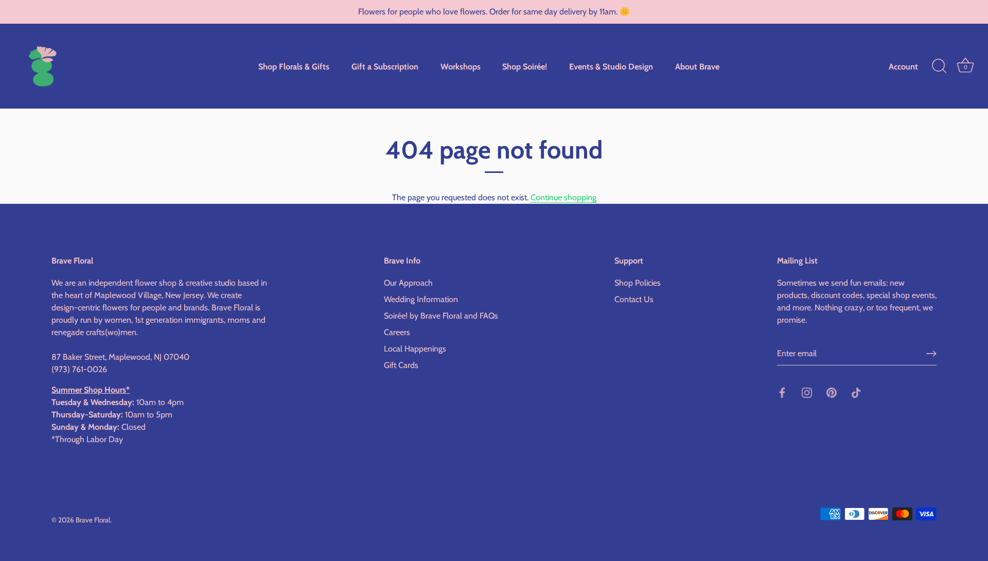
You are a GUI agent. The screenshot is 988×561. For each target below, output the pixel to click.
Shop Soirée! (524, 66)
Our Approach (408, 283)
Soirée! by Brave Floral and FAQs (441, 316)
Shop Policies (637, 283)
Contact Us (634, 299)
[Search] (939, 66)
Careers (397, 332)
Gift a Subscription (384, 66)
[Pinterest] (831, 392)
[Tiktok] (856, 392)
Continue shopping (563, 197)
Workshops (460, 66)
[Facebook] (782, 392)
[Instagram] (807, 392)
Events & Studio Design (611, 66)
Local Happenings (415, 349)
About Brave (697, 66)
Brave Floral (93, 520)
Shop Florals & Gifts (293, 66)
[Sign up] (931, 353)
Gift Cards (401, 365)
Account (903, 66)
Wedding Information (421, 299)
